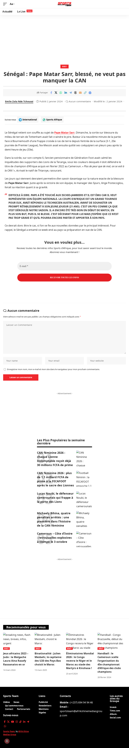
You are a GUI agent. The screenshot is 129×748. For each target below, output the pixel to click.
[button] (5, 4)
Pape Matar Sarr (64, 132)
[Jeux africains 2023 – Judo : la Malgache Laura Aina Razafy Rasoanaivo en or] (17, 641)
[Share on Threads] (75, 92)
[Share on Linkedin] (66, 92)
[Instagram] (17, 722)
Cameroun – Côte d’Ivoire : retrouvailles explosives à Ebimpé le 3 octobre (55, 538)
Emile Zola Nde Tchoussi (19, 101)
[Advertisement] (64, 39)
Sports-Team (9, 731)
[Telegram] (28, 722)
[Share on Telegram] (70, 92)
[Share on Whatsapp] (61, 92)
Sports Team (11, 696)
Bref (64, 66)
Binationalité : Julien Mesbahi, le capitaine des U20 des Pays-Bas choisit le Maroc (48, 659)
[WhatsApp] (5, 726)
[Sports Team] (65, 4)
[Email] (80, 92)
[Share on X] (56, 92)
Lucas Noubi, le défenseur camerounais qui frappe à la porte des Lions (55, 498)
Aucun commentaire (80, 101)
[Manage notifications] (6, 741)
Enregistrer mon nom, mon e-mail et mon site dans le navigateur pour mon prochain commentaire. (53, 369)
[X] (8, 722)
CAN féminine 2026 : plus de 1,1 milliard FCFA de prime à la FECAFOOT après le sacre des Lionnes (55, 479)
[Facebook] (4, 722)
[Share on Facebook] (51, 92)
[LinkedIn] (24, 722)
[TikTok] (20, 722)
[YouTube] (12, 722)
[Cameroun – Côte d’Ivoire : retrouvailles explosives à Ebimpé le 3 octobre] (84, 539)
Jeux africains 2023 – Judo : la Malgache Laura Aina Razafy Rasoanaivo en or (15, 659)
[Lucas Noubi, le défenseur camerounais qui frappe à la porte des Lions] (84, 499)
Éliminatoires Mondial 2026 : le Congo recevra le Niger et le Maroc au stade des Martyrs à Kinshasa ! (80, 661)
